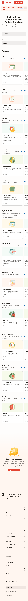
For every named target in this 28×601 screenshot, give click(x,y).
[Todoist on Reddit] (16, 581)
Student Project (7, 195)
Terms (16, 591)
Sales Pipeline (7, 289)
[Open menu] (25, 2)
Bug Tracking (6, 320)
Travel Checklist (7, 135)
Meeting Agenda (7, 105)
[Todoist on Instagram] (13, 581)
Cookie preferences (10, 592)
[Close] (25, 8)
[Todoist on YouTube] (6, 581)
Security (7, 591)
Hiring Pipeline (7, 258)
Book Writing (6, 413)
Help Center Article (8, 382)
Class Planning (7, 166)
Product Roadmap (8, 351)
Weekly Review (7, 73)
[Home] (6, 2)
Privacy (12, 591)
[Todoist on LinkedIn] (9, 581)
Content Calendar (7, 230)
